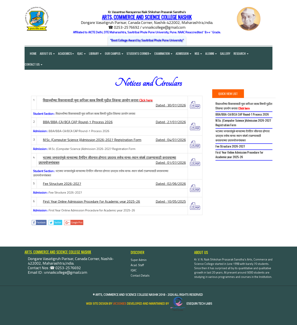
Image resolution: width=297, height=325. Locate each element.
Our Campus (113, 53)
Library (94, 53)
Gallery (225, 53)
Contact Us (32, 64)
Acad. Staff (137, 265)
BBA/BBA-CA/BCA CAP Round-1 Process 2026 (242, 114)
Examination (162, 53)
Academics (65, 53)
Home (31, 53)
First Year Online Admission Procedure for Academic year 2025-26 (239, 154)
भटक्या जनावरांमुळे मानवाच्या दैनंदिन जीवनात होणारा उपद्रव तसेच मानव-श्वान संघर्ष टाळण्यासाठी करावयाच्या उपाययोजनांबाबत (242, 135)
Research (240, 53)
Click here (146, 100)
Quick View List (228, 93)
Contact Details (140, 275)
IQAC (80, 53)
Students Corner (138, 53)
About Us (46, 53)
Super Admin (139, 260)
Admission (182, 53)
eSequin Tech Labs (199, 303)
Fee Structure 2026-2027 (230, 146)
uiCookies (119, 303)
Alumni (210, 53)
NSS (197, 53)
